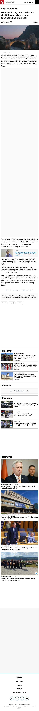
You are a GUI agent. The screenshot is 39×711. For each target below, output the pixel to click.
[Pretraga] (27, 2)
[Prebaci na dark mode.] (25, 2)
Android (26, 295)
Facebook (12, 297)
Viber (31, 297)
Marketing (19, 677)
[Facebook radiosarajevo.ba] (12, 698)
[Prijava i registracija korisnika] (30, 2)
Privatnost (19, 689)
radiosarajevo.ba (25, 704)
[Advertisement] (19, 152)
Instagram (17, 297)
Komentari (7, 385)
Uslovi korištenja (19, 692)
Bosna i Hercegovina (12, 9)
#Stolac (20, 303)
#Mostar (4, 303)
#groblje (12, 303)
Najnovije (7, 456)
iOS (29, 295)
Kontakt (19, 685)
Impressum (19, 681)
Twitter (7, 297)
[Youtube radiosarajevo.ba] (27, 698)
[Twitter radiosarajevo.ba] (17, 698)
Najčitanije (7, 350)
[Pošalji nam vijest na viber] (22, 698)
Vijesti (3, 9)
